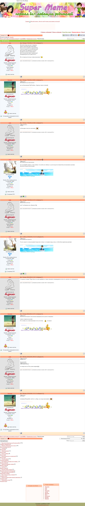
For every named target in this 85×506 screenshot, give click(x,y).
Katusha (47, 497)
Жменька (47, 493)
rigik (46, 488)
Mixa (46, 494)
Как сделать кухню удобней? (8, 474)
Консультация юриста (5, 447)
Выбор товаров (4, 462)
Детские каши (4, 458)
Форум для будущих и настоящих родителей (9, 38)
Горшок (3, 466)
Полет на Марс (4, 453)
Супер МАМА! (23, 38)
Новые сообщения (56, 32)
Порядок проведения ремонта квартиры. (10, 477)
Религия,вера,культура (31, 38)
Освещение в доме (5, 480)
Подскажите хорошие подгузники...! (9, 461)
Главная (27, 21)
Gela (46, 489)
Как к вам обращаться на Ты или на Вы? (10, 443)
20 (12, 186)
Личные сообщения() (46, 32)
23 (12, 68)
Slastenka (47, 486)
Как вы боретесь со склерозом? (8, 456)
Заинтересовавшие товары (7, 464)
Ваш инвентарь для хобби (7, 472)
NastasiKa (12, 37)
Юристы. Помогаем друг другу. (8, 445)
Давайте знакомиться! (5, 444)
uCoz (47, 505)
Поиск (82, 32)
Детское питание (4, 460)
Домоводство (3, 476)
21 (12, 105)
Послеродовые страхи (6, 469)
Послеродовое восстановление (7, 470)
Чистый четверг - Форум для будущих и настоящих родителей (45, 21)
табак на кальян (5, 450)
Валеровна (47, 496)
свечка (46, 492)
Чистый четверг (40, 38)
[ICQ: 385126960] (24, 196)
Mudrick (47, 498)
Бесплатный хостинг (41, 505)
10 (43, 393)
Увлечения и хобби (4, 473)
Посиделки (2, 449)
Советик (3, 448)
